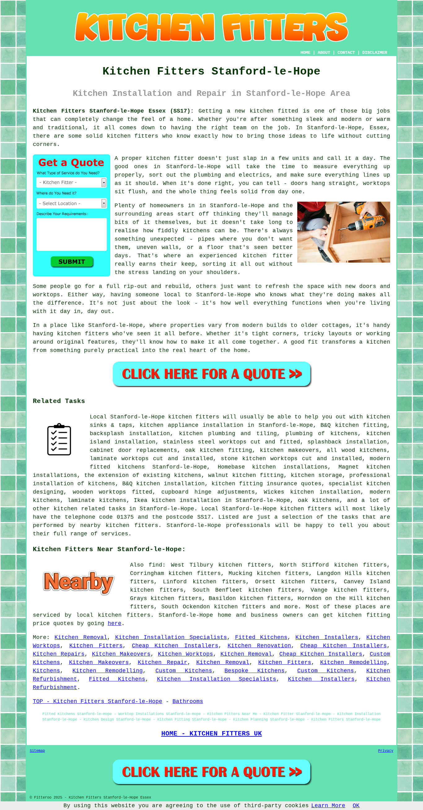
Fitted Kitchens (261, 637)
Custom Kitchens (183, 671)
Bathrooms (187, 701)
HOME (305, 52)
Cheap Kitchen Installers (175, 646)
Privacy (385, 751)
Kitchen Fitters (96, 646)
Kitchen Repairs (59, 654)
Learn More (328, 806)
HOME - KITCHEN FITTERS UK (211, 733)
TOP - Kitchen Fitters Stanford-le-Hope (97, 701)
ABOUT (324, 52)
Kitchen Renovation (259, 646)
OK (356, 806)
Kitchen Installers (326, 637)
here (114, 623)
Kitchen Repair (163, 662)
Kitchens (46, 671)
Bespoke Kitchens (255, 671)
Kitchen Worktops (185, 654)
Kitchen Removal (81, 637)
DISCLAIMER (374, 52)
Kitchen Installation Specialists (171, 637)
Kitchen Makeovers (121, 654)
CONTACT (346, 52)
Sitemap (37, 751)
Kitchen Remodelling (353, 662)
